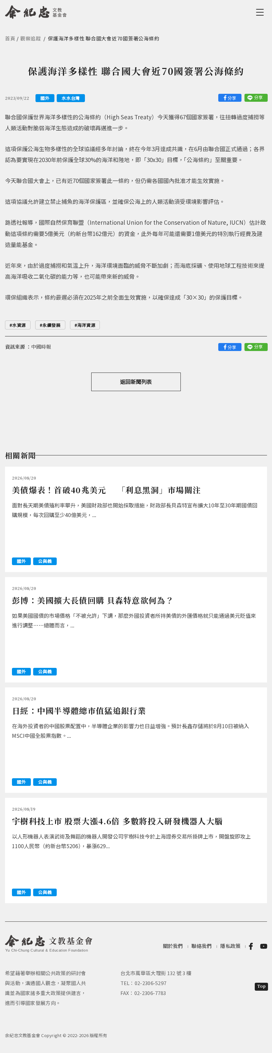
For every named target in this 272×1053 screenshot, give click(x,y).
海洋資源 (86, 325)
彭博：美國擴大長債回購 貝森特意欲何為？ (93, 600)
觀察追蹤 (30, 38)
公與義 (45, 561)
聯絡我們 (201, 945)
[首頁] (36, 11)
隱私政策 (230, 945)
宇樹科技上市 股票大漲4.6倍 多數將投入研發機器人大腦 (117, 821)
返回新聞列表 (136, 381)
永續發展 (51, 325)
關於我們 (173, 945)
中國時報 (41, 346)
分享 (232, 98)
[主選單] (261, 12)
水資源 (19, 325)
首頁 (10, 38)
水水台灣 (71, 98)
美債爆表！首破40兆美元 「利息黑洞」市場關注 (106, 490)
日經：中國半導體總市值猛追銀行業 (79, 710)
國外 (44, 98)
